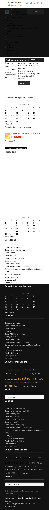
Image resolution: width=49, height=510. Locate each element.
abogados (15, 374)
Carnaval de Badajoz (14, 34)
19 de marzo (22, 386)
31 (17, 121)
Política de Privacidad (24, 498)
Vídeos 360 (11, 23)
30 (11, 121)
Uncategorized (10, 280)
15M (34, 386)
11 (22, 113)
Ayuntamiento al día (14, 17)
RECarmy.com (10, 506)
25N (16, 386)
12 (28, 113)
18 (22, 115)
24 (17, 118)
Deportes (10, 45)
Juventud (10, 47)
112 (31, 386)
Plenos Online (12, 20)
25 (22, 118)
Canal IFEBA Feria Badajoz (15, 258)
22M (19, 370)
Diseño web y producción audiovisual (18, 503)
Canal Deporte (10, 255)
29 (6, 121)
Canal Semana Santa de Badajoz (17, 266)
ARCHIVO (10, 50)
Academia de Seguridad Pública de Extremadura (22, 458)
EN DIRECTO (12, 53)
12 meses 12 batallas (19, 383)
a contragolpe (37, 469)
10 (17, 113)
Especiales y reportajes (15, 26)
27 (34, 118)
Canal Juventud (10, 261)
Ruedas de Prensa (20, 15)
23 (11, 118)
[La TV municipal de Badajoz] (15, 2)
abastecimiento (30, 378)
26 (28, 118)
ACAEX (28, 386)
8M (34, 369)
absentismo (25, 370)
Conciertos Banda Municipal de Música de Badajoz (23, 269)
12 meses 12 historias (11, 370)
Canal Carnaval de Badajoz (15, 250)
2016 (31, 370)
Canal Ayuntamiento (26, 63)
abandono (10, 385)
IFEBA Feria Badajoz (14, 42)
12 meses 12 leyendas (31, 383)
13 (34, 113)
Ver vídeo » (24, 83)
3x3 (16, 379)
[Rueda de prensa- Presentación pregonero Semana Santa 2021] (11, 70)
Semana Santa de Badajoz (17, 37)
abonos (21, 374)
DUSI (7, 272)
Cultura (9, 39)
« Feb (7, 124)
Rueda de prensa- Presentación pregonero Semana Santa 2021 (29, 73)
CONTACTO (11, 56)
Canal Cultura (10, 252)
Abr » (12, 124)
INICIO (15, 9)
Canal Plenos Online (12, 264)
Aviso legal (10, 498)
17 (17, 115)
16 (11, 115)
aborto (8, 373)
